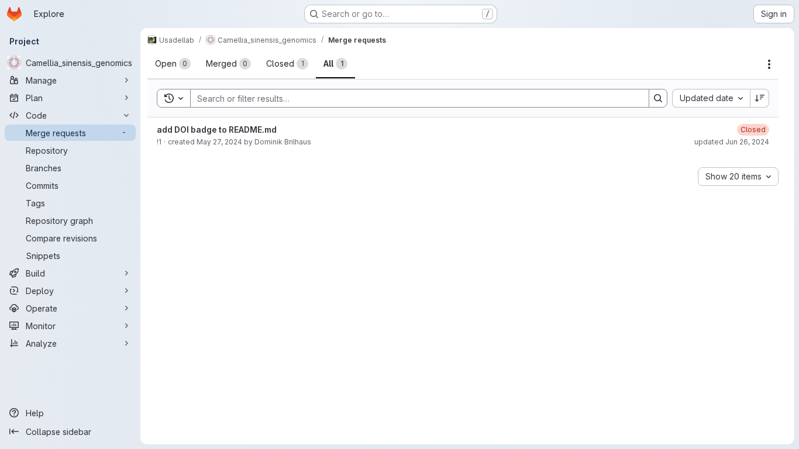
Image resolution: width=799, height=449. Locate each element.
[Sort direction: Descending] (759, 98)
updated (731, 141)
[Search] (658, 98)
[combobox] (711, 98)
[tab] (172, 63)
